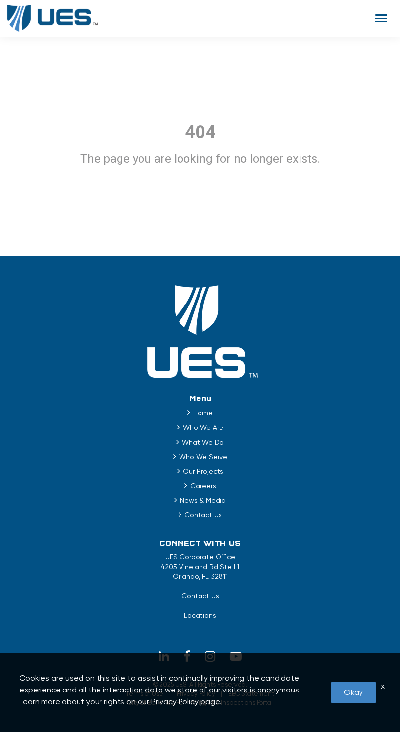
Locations (200, 615)
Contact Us (203, 515)
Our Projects (203, 471)
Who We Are (203, 427)
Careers (203, 485)
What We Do (203, 442)
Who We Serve (203, 457)
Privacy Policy (175, 701)
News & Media (203, 500)
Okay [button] (353, 692)
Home (203, 413)
